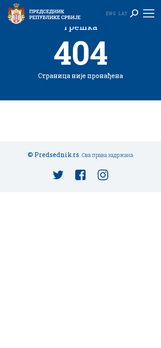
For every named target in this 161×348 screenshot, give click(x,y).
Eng (111, 13)
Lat (122, 13)
